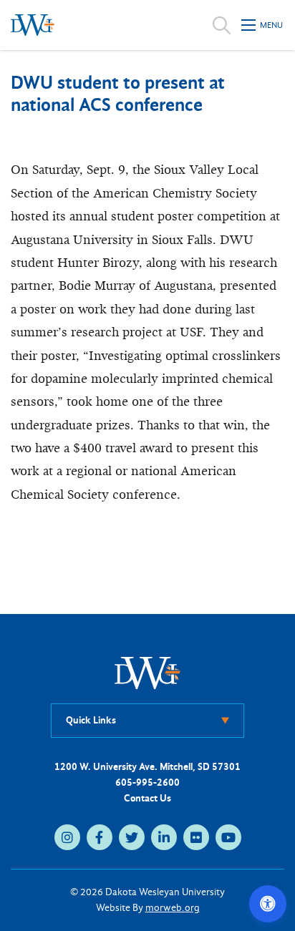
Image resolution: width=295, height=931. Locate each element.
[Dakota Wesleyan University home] (32, 25)
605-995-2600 (147, 782)
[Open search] (222, 25)
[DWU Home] (147, 672)
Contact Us (147, 798)
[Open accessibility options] (267, 903)
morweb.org (172, 908)
